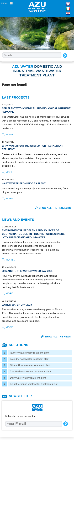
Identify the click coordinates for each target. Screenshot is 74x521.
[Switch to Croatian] (61, 13)
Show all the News (58, 336)
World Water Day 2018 (17, 304)
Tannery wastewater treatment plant (29, 352)
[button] (4, 3)
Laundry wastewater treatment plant (29, 359)
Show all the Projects (55, 208)
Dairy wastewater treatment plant (28, 377)
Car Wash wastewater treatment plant (30, 371)
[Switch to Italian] (61, 8)
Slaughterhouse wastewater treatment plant (33, 384)
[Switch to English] (61, 4)
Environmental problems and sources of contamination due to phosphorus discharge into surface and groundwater (33, 234)
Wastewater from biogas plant (24, 183)
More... (10, 134)
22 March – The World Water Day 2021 (27, 271)
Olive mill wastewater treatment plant (30, 365)
